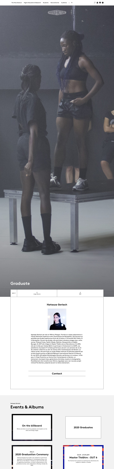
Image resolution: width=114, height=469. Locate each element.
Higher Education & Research (32, 2)
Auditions (64, 2)
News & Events (55, 2)
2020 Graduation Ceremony (32, 454)
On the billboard (32, 425)
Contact (57, 373)
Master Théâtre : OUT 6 (83, 457)
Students (45, 2)
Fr (71, 2)
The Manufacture (17, 2)
